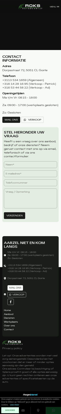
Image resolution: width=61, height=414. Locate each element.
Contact (9, 329)
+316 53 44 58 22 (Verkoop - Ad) (26, 87)
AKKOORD (10, 410)
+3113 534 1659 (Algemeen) (23, 80)
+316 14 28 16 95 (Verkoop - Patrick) (29, 83)
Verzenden (14, 215)
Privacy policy (12, 348)
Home (7, 310)
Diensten (9, 318)
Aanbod (8, 314)
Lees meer (14, 405)
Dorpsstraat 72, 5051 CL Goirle (25, 70)
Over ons (9, 325)
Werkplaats (11, 322)
